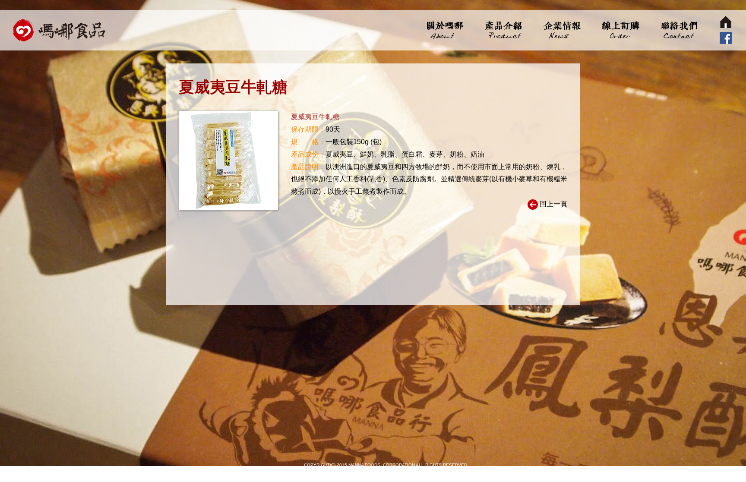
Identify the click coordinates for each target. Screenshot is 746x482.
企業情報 (561, 30)
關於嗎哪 (445, 30)
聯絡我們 (678, 30)
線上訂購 (620, 30)
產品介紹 (503, 30)
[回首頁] (59, 30)
